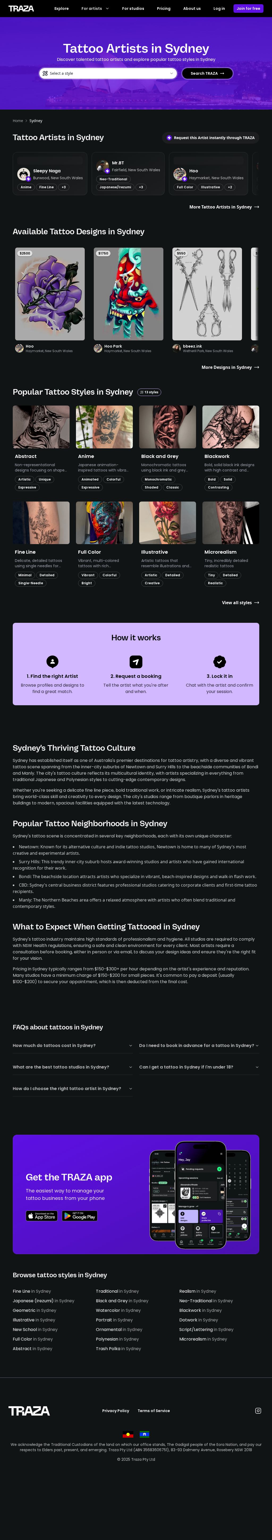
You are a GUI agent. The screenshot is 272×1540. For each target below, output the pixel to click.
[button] (50, 173)
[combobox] (108, 73)
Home (18, 120)
